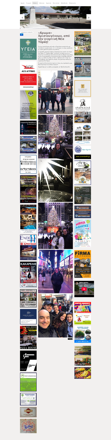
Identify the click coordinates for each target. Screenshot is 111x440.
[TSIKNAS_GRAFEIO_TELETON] (82, 88)
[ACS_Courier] (28, 75)
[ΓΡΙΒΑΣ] (28, 426)
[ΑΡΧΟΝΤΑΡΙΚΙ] (82, 172)
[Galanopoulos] (82, 373)
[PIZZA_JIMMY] (28, 337)
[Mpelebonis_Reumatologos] (28, 127)
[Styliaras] (28, 382)
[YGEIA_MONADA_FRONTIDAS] (28, 49)
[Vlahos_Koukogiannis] (28, 298)
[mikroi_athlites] (82, 233)
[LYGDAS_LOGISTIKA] (28, 316)
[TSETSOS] (28, 399)
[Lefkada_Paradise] (28, 218)
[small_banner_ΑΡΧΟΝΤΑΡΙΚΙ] (82, 156)
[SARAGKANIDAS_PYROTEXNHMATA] (28, 189)
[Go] (21, 34)
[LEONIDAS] (28, 412)
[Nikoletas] (28, 104)
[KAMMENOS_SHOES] (28, 360)
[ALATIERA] (28, 164)
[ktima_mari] (82, 134)
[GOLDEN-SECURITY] (82, 195)
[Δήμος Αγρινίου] (82, 149)
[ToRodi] (82, 319)
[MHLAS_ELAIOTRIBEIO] (82, 43)
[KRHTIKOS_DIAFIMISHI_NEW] (28, 247)
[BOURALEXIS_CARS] (28, 144)
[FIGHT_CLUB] (28, 274)
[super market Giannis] (82, 307)
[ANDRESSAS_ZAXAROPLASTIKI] (82, 110)
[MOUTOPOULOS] (82, 211)
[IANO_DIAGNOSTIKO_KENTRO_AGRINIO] (82, 67)
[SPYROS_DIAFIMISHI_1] (82, 355)
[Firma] (82, 264)
